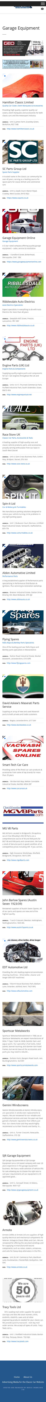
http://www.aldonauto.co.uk (18, 599)
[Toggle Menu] (43, 3)
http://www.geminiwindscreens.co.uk (22, 1139)
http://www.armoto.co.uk (17, 1267)
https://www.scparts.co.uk (17, 198)
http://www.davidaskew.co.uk (19, 725)
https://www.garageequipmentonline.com (24, 262)
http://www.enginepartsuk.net (19, 394)
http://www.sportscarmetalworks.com (22, 1065)
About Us (28, 1377)
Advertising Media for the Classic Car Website (23, 1382)
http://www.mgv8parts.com (18, 860)
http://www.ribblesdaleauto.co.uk (20, 325)
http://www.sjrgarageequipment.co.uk (22, 1190)
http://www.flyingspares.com (18, 663)
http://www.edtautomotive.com (19, 991)
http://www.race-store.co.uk (18, 464)
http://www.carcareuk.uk (17, 788)
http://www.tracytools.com (17, 1341)
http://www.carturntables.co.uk (20, 533)
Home (17, 1377)
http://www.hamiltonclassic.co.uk (20, 129)
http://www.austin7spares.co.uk (20, 927)
